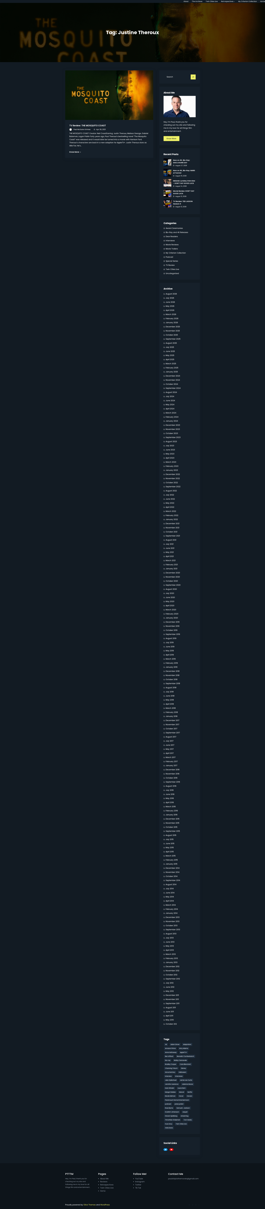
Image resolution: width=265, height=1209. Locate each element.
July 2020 (170, 593)
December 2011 (172, 995)
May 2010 (170, 1020)
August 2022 (171, 491)
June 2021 (170, 548)
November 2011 (172, 999)
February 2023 (172, 466)
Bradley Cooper (170, 1064)
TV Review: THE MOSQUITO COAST (87, 125)
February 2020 (172, 614)
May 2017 (170, 749)
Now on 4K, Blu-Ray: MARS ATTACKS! (184, 171)
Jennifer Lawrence (171, 1084)
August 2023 (171, 441)
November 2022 (173, 478)
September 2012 (173, 979)
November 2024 (173, 380)
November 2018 (172, 675)
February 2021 (172, 564)
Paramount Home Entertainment (177, 1100)
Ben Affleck (169, 1056)
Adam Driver (175, 1044)
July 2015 (169, 839)
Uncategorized (172, 273)
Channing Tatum (171, 1068)
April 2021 (170, 556)
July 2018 (170, 692)
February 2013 (172, 958)
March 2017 (171, 757)
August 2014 (171, 884)
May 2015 (170, 847)
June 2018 (170, 696)
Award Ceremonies (174, 228)
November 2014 (172, 872)
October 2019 (171, 630)
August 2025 (171, 343)
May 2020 (170, 601)
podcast (168, 1104)
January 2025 (172, 372)
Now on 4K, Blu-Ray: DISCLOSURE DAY (181, 161)
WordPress (105, 1205)
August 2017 (171, 737)
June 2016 (170, 794)
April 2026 (170, 310)
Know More (74, 152)
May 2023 (170, 454)
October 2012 (171, 975)
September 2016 (173, 782)
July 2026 (170, 298)
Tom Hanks (188, 1120)
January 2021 (171, 568)
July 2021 (169, 544)
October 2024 (172, 384)
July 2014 (170, 888)
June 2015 (170, 843)
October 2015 (171, 827)
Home (102, 1191)
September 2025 (173, 339)
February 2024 (172, 417)
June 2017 (170, 745)
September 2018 (173, 683)
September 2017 (173, 732)
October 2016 (171, 778)
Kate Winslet (169, 1088)
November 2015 (172, 823)
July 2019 (170, 642)
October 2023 (172, 433)
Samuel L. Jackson (183, 1108)
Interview (168, 1076)
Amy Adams (183, 1048)
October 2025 (172, 335)
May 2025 (170, 355)
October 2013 (171, 925)
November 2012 (172, 970)
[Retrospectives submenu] (234, 1)
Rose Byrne (169, 1108)
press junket (179, 1104)
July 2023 (170, 445)
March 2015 (171, 856)
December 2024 (173, 376)
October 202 (171, 1024)
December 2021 (172, 523)
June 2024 (170, 400)
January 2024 (172, 421)
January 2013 (171, 962)
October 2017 (171, 728)
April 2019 (170, 655)
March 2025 (171, 363)
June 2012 (170, 987)
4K (166, 1044)
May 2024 (170, 404)
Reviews (103, 1181)
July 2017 (169, 741)
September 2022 (173, 486)
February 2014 (172, 909)
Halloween (182, 1072)
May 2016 (170, 798)
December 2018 (172, 671)
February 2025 (172, 368)
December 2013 (172, 917)
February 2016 (172, 810)
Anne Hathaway (170, 1052)
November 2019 (172, 626)
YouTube (139, 1178)
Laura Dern (182, 1088)
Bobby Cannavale (180, 1060)
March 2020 (171, 609)
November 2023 (173, 429)
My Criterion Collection (176, 253)
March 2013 (171, 954)
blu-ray (167, 1060)
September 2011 (172, 1003)
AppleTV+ (183, 1052)
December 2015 (172, 819)
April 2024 (170, 408)
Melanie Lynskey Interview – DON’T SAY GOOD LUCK (184, 182)
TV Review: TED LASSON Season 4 (183, 202)
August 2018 (171, 687)
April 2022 (170, 507)
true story (168, 1124)
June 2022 (170, 499)
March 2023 (171, 462)
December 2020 (173, 573)
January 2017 (171, 765)
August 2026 (171, 294)
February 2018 (172, 712)
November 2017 (172, 724)
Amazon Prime (170, 1048)
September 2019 (173, 634)
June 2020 (170, 597)
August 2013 (171, 933)
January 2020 (172, 618)
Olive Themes (89, 1205)
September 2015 (173, 831)
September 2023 (173, 437)
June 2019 (170, 646)
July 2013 (170, 938)
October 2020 (172, 581)
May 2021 (170, 552)
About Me (104, 1178)
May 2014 (170, 897)
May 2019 (170, 650)
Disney (183, 1068)
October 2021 (171, 532)
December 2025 (173, 326)
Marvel (181, 1092)
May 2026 (170, 306)
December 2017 (172, 720)
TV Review (170, 265)
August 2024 (171, 392)
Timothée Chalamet (172, 1120)
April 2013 (170, 950)
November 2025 (173, 331)
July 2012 (169, 983)
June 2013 (170, 942)
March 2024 (171, 413)
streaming (184, 1116)
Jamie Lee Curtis (186, 1080)
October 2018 (171, 679)
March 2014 (171, 905)
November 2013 (172, 921)
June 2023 (170, 450)
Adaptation (187, 1044)
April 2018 (170, 704)
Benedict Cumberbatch (185, 1056)
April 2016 (170, 802)
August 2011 (171, 1007)
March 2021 (171, 560)
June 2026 (170, 302)
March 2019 (171, 659)
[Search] (193, 76)
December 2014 (173, 868)
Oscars (189, 1096)
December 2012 (172, 966)
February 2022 (172, 515)
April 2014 (170, 901)
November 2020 (173, 577)
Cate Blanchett (185, 1064)
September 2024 (173, 388)
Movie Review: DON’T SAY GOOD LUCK (183, 192)
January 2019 (171, 667)
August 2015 (171, 835)
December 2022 (173, 474)
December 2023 (173, 425)
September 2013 (173, 929)
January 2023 (172, 470)
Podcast (169, 257)
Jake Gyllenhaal (170, 1080)
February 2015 (172, 860)
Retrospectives (106, 1185)
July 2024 (170, 396)
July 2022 (170, 495)
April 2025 (170, 359)
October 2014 (172, 876)
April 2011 (169, 1015)
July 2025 (170, 347)
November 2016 (172, 774)
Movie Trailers (172, 249)
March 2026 (171, 314)
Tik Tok (138, 1188)
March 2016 (171, 806)
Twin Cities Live (172, 269)
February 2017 (172, 761)
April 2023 (170, 458)
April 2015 (170, 851)
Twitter (138, 1185)
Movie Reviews (172, 244)
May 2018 (170, 700)
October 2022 (172, 482)
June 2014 (170, 893)
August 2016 (171, 786)
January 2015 (171, 864)
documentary (170, 1072)
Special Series (172, 261)
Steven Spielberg (171, 1116)
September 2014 (173, 880)
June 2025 (170, 351)
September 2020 (173, 585)
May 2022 (170, 503)
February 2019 (172, 663)
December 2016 (172, 769)
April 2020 (170, 605)
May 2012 (170, 991)
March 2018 (171, 708)
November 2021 (172, 527)
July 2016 (170, 790)
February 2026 (172, 318)
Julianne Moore (187, 1084)
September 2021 (173, 536)
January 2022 (172, 519)
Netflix (190, 1092)
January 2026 (172, 322)
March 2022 (171, 511)
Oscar (181, 1096)
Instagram (140, 1181)
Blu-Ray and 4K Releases (177, 232)
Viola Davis (169, 1128)
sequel (185, 1112)
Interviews (170, 240)
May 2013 (170, 946)
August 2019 (171, 638)
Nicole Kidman (170, 1096)
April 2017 (170, 753)
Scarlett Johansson (172, 1112)
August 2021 (171, 540)
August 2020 (171, 589)
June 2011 (170, 1011)
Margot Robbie (170, 1092)
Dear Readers (172, 236)
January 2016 (171, 814)
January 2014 (172, 913)
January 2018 (171, 716)
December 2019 (172, 622)
